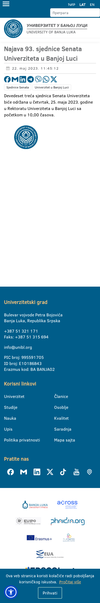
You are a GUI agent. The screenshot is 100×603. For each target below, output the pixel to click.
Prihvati (50, 593)
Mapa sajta (57, 440)
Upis (7, 429)
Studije (7, 407)
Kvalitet (57, 418)
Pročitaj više (70, 582)
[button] (11, 592)
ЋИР (71, 4)
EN (92, 4)
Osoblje (57, 407)
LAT (82, 4)
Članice (57, 396)
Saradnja (57, 429)
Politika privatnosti (7, 440)
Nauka (7, 418)
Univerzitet (7, 396)
